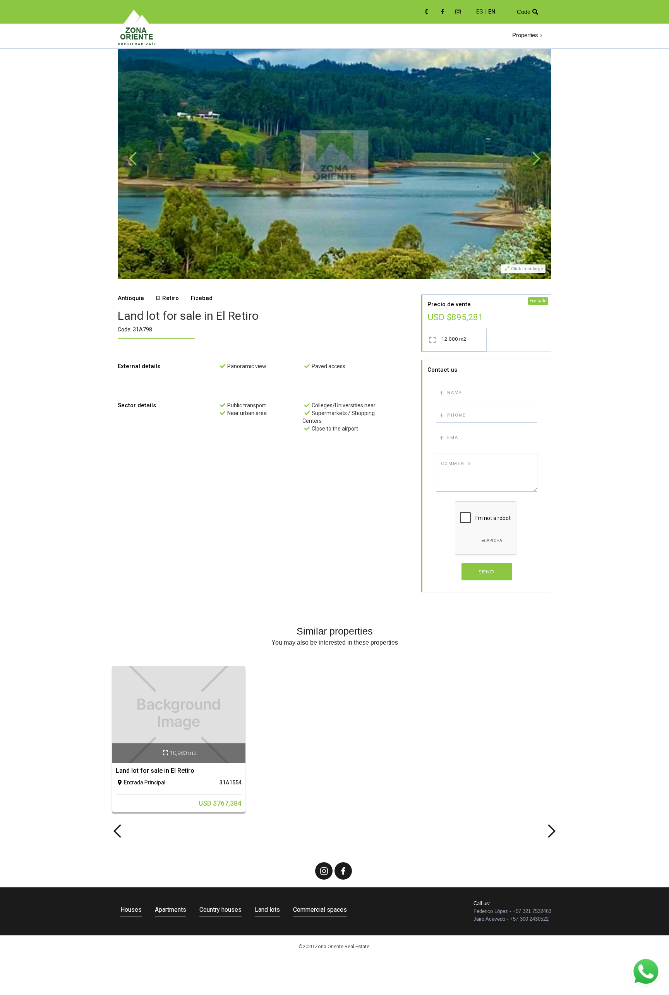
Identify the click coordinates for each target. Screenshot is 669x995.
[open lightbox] (334, 159)
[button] (527, 35)
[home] (137, 36)
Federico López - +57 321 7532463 (512, 911)
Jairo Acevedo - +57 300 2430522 (511, 919)
